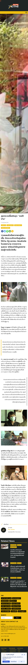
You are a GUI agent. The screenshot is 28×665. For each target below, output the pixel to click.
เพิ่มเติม (4, 659)
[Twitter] (5, 231)
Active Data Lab (6, 598)
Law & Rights (10, 225)
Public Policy (16, 606)
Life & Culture (6, 603)
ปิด (21, 661)
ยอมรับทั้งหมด (6, 661)
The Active (11, 529)
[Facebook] (2, 231)
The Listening (6, 611)
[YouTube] (8, 640)
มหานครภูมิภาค (22, 611)
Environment (16, 598)
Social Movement (5, 227)
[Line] (7, 231)
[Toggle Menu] (26, 12)
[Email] (10, 231)
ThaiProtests (16, 608)
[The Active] (13, 6)
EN (22, 654)
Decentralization (13, 651)
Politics (3, 649)
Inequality (13, 601)
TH (24, 654)
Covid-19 (3, 225)
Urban (19, 651)
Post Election (6, 606)
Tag (2, 596)
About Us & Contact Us (9, 621)
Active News (13, 545)
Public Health (18, 225)
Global (19, 649)
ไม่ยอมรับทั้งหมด (13, 661)
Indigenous (5, 601)
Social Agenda (6, 608)
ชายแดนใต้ (13, 611)
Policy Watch (16, 603)
